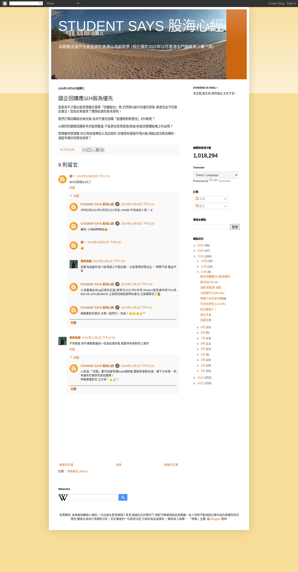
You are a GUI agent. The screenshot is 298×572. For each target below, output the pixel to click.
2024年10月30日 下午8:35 (104, 242)
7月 (203, 338)
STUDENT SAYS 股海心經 (141, 26)
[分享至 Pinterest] (102, 149)
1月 (203, 371)
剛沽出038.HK (209, 282)
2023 (201, 377)
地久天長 (205, 315)
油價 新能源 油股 (210, 287)
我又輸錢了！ (208, 309)
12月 (204, 261)
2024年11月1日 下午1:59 (109, 261)
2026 (201, 245)
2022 (201, 383)
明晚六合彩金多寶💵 (213, 298)
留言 (202, 206)
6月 (203, 343)
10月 (204, 272)
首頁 (119, 465)
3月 (203, 360)
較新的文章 (66, 465)
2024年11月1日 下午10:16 (137, 366)
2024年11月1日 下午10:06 (98, 337)
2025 (201, 250)
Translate (224, 181)
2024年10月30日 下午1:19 (93, 176)
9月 (203, 327)
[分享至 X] (93, 149)
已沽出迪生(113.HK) (213, 304)
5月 (203, 349)
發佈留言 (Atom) (77, 471)
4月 (203, 354)
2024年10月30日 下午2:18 (137, 223)
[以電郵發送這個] (84, 149)
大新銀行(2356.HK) (212, 293)
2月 (203, 365)
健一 (72, 176)
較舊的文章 (171, 465)
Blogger (215, 519)
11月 (204, 266)
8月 (203, 332)
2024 (201, 256)
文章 (202, 199)
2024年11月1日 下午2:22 (136, 307)
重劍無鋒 (86, 261)
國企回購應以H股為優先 (215, 276)
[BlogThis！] (89, 149)
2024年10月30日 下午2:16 (137, 204)
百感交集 (205, 320)
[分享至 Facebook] (97, 149)
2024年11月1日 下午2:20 (136, 284)
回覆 (72, 187)
